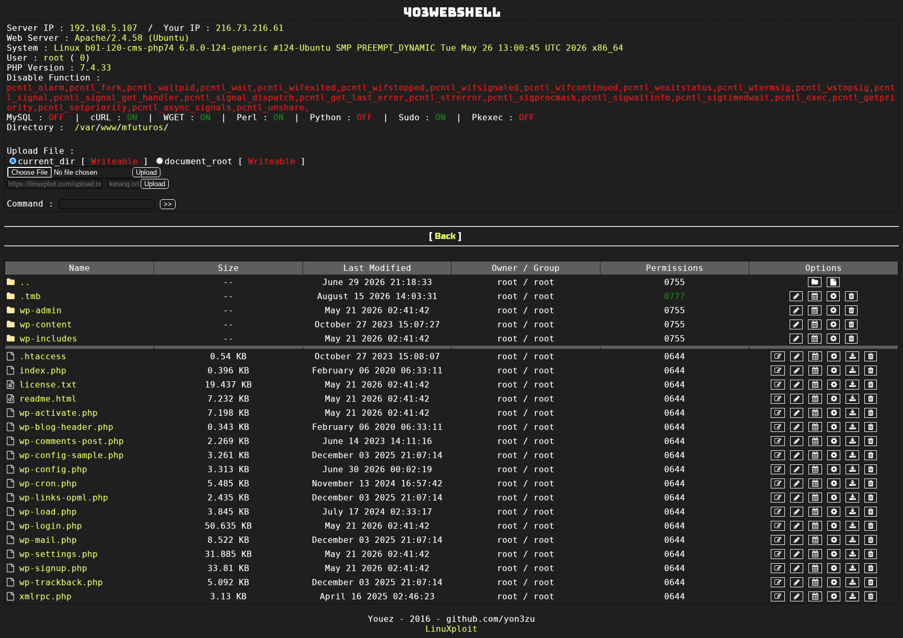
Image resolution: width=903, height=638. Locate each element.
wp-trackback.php (61, 582)
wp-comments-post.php (71, 441)
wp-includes (48, 339)
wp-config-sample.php (71, 455)
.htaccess (42, 356)
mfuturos (143, 127)
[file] (833, 282)
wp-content (46, 324)
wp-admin (41, 310)
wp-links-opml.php (63, 498)
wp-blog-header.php (66, 427)
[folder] (814, 282)
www (109, 127)
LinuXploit (451, 629)
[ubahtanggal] (814, 296)
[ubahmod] (833, 296)
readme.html (48, 399)
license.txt (48, 385)
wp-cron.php (48, 483)
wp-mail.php (48, 540)
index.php (42, 370)
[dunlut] (852, 356)
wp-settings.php (58, 554)
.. (25, 282)
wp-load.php (48, 512)
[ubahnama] (796, 296)
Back (445, 236)
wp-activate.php (58, 413)
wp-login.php (50, 526)
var (88, 127)
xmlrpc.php (45, 596)
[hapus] (851, 296)
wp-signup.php (53, 568)
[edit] (778, 356)
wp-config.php (53, 469)
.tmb (30, 296)
